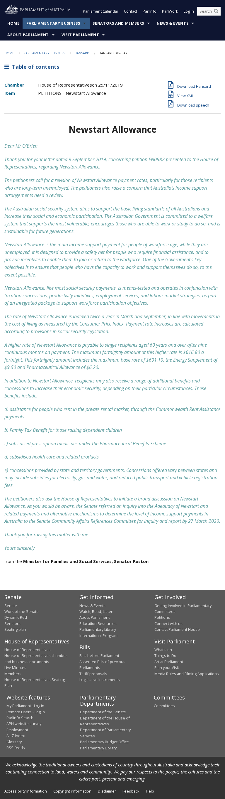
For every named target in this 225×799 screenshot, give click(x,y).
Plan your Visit (166, 667)
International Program (98, 635)
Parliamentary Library (97, 629)
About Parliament (28, 34)
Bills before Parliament (99, 655)
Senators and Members (118, 23)
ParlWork (170, 11)
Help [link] (150, 791)
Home (13, 23)
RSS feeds (15, 747)
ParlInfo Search (19, 717)
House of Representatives (27, 649)
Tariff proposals (93, 673)
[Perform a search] (216, 11)
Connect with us (168, 623)
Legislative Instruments (99, 679)
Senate (10, 605)
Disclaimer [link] (107, 791)
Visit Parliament (80, 34)
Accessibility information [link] (25, 791)
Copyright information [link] (72, 791)
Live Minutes (15, 667)
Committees (164, 705)
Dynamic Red (15, 617)
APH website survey (23, 723)
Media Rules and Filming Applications (186, 673)
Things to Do (165, 655)
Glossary (14, 741)
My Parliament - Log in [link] (25, 705)
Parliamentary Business (53, 23)
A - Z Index (15, 735)
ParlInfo (149, 11)
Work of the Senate (21, 611)
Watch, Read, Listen (96, 611)
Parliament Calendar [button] (100, 11)
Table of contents (34, 66)
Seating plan (15, 629)
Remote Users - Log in (25, 711)
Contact (130, 11)
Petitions (162, 617)
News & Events (172, 23)
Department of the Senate (103, 711)
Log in (189, 11)
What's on (163, 649)
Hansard (81, 53)
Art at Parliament (168, 661)
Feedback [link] (130, 791)
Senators (12, 623)
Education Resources (98, 623)
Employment (17, 729)
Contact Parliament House (177, 629)
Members (12, 673)
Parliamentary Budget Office (104, 741)
